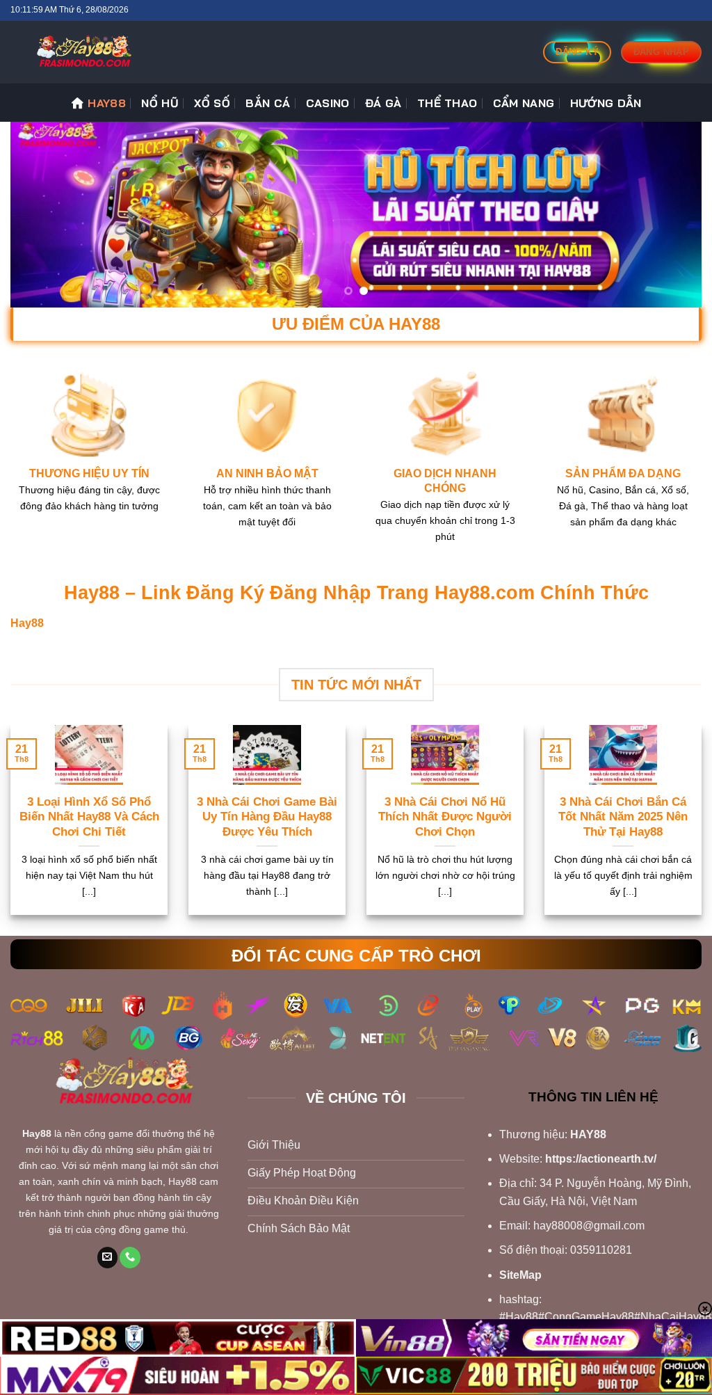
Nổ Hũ (160, 103)
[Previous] (41, 214)
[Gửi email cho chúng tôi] (107, 1257)
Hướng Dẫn (606, 103)
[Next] (670, 214)
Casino (328, 103)
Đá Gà (383, 103)
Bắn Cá (267, 103)
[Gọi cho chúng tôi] (130, 1257)
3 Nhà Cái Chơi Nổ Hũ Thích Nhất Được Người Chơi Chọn (445, 816)
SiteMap (520, 1275)
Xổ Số (212, 103)
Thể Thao (447, 103)
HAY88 (107, 103)
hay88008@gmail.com (589, 1225)
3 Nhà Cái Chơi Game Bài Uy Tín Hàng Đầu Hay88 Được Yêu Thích (267, 816)
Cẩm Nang (524, 103)
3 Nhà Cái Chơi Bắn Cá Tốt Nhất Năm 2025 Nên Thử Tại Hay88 (623, 816)
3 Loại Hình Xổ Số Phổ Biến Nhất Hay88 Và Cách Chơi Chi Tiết (89, 816)
